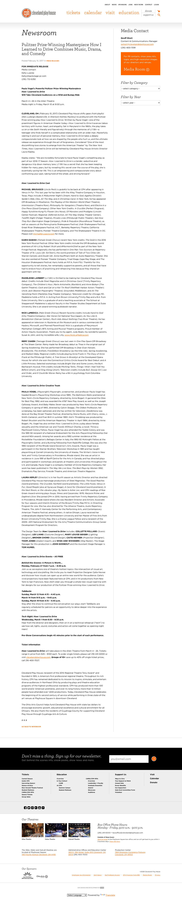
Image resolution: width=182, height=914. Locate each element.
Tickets (73, 12)
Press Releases (52, 61)
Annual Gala (119, 783)
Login (156, 4)
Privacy (157, 875)
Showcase (91, 790)
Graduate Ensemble (95, 785)
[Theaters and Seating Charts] (33, 836)
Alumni (90, 788)
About (107, 4)
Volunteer (118, 792)
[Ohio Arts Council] (42, 877)
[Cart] (158, 11)
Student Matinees (28, 790)
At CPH (59, 785)
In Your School (62, 781)
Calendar (93, 12)
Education (129, 12)
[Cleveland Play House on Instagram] (32, 808)
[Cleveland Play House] (39, 13)
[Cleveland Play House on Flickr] (36, 808)
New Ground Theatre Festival (32, 788)
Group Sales (26, 797)
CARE (61, 783)
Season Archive (27, 785)
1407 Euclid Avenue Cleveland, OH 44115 (39, 854)
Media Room (147, 875)
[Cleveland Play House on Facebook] (25, 808)
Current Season (27, 778)
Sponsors (122, 4)
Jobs (130, 4)
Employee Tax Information (81, 875)
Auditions (91, 792)
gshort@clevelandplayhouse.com (137, 44)
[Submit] (153, 760)
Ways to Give (120, 778)
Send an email (102, 839)
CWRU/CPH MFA (28, 792)
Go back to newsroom (31, 726)
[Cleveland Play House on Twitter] (28, 808)
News (114, 4)
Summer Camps (64, 788)
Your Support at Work (123, 781)
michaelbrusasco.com (43, 234)
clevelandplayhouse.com (38, 657)
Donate (148, 11)
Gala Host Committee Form (125, 790)
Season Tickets (27, 794)
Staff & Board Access (112, 875)
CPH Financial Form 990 (131, 875)
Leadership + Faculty (95, 783)
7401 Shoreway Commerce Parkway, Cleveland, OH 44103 (130, 853)
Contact (148, 4)
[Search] (159, 15)
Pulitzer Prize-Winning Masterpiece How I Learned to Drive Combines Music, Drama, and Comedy (61, 49)
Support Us (148, 14)
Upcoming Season (28, 783)
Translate (110, 895)
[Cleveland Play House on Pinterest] (43, 808)
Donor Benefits (120, 785)
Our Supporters (120, 788)
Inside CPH (26, 781)
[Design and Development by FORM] (91, 888)
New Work (138, 4)
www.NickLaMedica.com (77, 335)
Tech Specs (98, 875)
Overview (60, 778)
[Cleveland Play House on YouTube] (39, 808)
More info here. (114, 841)
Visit (110, 12)
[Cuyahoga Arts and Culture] (27, 877)
